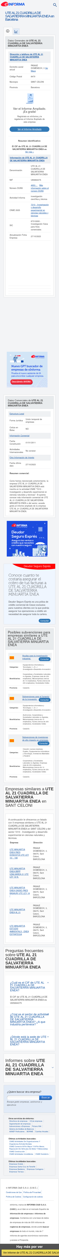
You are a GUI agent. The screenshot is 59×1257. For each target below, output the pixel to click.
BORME (30, 1131)
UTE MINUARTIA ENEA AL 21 (17, 911)
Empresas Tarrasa (16, 1171)
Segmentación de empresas (20, 1123)
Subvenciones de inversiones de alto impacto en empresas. (35, 738)
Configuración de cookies (33, 1196)
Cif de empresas (36, 1121)
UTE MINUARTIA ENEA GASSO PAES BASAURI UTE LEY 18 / (20, 891)
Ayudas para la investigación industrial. (35, 657)
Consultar (44, 659)
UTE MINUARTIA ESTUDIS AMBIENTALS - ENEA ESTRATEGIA (19, 930)
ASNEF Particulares (17, 1131)
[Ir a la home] (13, 3)
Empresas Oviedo (16, 1164)
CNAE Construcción (17, 1151)
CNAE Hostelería (41, 1154)
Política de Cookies (13, 1196)
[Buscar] (54, 4)
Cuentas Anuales (41, 1131)
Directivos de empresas (18, 1121)
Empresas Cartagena (35, 1169)
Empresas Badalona (17, 1169)
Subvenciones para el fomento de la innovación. (35, 698)
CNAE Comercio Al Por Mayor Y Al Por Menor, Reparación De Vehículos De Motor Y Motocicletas (28, 1147)
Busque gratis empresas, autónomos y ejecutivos (24, 1103)
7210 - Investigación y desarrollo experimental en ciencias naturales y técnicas (40, 210)
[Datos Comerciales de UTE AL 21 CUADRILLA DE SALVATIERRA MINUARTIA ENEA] (16, 31)
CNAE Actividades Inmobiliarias (21, 1154)
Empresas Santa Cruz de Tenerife (22, 1166)
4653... (34, 185)
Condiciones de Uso (14, 1192)
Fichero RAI (36, 1126)
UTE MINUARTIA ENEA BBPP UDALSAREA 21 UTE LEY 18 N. (19, 872)
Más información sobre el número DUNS (40, 188)
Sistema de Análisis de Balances (21, 1129)
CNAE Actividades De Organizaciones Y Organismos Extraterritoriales (24, 1142)
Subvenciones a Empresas (19, 1126)
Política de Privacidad (32, 1192)
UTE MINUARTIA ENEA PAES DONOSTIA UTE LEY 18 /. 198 (19, 853)
